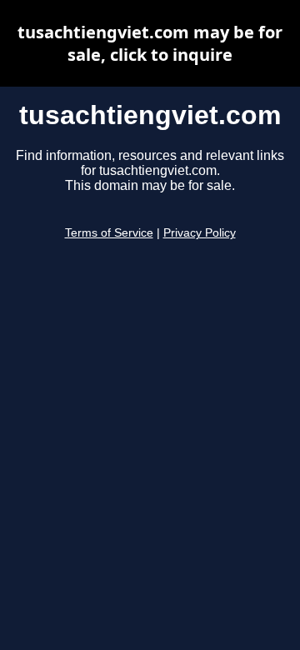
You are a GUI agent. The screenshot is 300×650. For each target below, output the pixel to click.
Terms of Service (109, 233)
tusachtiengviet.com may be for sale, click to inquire (150, 43)
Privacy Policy (199, 233)
